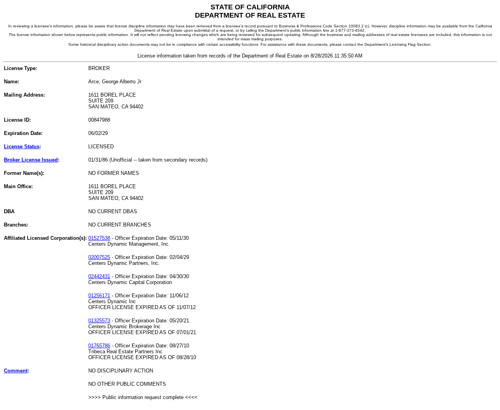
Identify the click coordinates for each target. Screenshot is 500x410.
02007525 (99, 257)
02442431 (99, 276)
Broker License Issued (31, 160)
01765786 (99, 346)
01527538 (99, 238)
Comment (15, 371)
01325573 (99, 321)
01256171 (99, 296)
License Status (21, 146)
